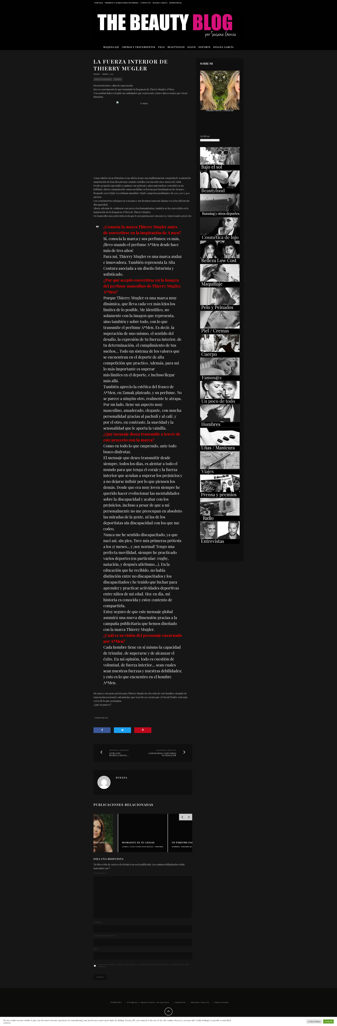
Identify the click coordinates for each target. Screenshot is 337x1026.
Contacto (145, 3)
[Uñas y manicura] (220, 449)
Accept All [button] (328, 1021)
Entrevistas (175, 3)
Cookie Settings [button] (314, 1021)
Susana (96, 74)
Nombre (98, 922)
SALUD (191, 47)
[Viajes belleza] (220, 472)
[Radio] (220, 519)
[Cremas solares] (220, 168)
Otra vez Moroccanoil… (119, 754)
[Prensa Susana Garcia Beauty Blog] (220, 496)
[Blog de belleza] (220, 402)
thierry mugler (101, 718)
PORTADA (98, 3)
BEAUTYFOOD (176, 47)
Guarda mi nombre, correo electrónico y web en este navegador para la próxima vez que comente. (143, 966)
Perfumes (117, 79)
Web (95, 949)
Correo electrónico (104, 936)
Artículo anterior (119, 750)
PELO (161, 47)
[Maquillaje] (220, 285)
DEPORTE (205, 47)
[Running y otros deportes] (220, 215)
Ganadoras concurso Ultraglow (162, 754)
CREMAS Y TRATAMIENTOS (138, 47)
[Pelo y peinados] (220, 309)
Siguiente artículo (166, 750)
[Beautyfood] (220, 192)
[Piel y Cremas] (220, 332)
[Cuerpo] (220, 355)
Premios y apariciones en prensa (121, 3)
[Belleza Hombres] (220, 425)
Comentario (100, 873)
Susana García (160, 3)
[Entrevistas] (220, 542)
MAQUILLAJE (111, 47)
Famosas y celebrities (103, 79)
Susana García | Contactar (220, 110)
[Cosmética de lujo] (220, 238)
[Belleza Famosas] (220, 379)
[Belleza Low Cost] (220, 262)
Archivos (204, 136)
